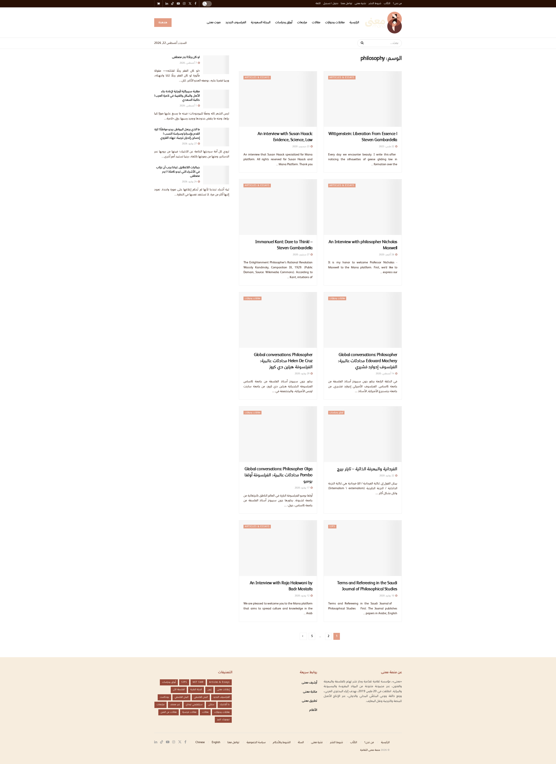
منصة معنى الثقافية (370, 750)
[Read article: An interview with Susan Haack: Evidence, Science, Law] (278, 99)
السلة (301, 742)
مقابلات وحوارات (335, 22)
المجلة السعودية (260, 22)
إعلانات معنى (223, 689)
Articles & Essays (341, 77)
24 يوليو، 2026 (189, 182)
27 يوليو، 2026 (189, 144)
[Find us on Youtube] (167, 742)
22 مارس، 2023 (387, 146)
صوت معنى (214, 22)
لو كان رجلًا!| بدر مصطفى (186, 57)
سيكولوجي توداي (194, 704)
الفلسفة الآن (179, 689)
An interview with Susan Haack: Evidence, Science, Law (285, 137)
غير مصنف (175, 704)
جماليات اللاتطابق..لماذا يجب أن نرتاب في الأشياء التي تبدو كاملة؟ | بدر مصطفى (178, 172)
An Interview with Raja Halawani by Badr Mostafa (281, 586)
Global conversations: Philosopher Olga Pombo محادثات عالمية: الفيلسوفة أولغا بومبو (279, 475)
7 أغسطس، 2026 (188, 63)
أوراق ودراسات (283, 22)
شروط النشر (375, 4)
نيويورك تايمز (223, 719)
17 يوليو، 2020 (302, 488)
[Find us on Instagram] (173, 742)
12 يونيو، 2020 (302, 596)
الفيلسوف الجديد (235, 22)
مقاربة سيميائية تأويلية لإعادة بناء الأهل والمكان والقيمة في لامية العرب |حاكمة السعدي (177, 96)
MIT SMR (198, 682)
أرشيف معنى (309, 682)
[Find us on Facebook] (185, 742)
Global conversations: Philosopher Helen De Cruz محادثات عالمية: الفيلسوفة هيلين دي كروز (283, 361)
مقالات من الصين (169, 712)
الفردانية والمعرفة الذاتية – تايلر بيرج (367, 469)
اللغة (318, 4)
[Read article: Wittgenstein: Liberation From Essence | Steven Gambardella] (363, 99)
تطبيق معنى (309, 701)
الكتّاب (387, 4)
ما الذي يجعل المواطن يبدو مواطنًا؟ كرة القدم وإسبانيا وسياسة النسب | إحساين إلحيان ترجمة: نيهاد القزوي (177, 134)
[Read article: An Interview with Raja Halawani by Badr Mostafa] (278, 548)
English (216, 742)
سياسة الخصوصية (256, 742)
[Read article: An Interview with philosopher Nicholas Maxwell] (363, 207)
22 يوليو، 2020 (387, 476)
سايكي (211, 704)
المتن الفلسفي (201, 697)
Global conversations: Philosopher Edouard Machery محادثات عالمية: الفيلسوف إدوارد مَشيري (367, 361)
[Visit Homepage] (383, 22)
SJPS (332, 526)
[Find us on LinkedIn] (155, 742)
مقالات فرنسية (189, 712)
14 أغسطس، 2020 (385, 373)
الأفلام (313, 710)
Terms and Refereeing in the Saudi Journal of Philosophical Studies (367, 586)
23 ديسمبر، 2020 (301, 146)
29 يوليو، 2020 (302, 373)
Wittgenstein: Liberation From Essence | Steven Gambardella (362, 137)
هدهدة (163, 22)
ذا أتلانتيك (225, 704)
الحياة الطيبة (196, 689)
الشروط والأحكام (282, 742)
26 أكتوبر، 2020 (387, 254)
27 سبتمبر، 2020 (301, 254)
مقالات (316, 22)
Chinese (200, 742)
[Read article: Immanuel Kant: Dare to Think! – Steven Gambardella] (278, 207)
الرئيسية (354, 22)
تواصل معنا (346, 4)
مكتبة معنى (310, 691)
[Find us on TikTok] (172, 4)
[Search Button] (360, 43)
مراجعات (302, 22)
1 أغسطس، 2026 (188, 106)
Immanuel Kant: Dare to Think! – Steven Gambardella (284, 245)
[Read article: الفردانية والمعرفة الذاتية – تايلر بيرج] (363, 434)
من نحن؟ (397, 4)
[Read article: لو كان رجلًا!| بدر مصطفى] (216, 64)
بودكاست (164, 697)
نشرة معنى (360, 4)
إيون (209, 689)
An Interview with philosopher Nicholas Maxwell (363, 245)
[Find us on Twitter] (180, 742)
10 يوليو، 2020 (387, 596)
